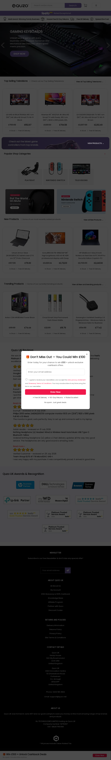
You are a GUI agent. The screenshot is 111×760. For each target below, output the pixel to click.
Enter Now (55, 392)
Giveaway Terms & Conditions (40, 383)
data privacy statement (76, 380)
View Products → (96, 143)
